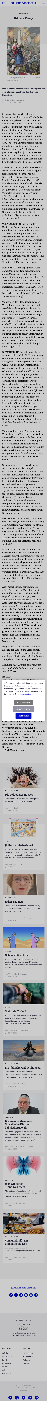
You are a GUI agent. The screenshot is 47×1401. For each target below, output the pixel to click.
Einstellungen (23, 709)
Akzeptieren (23, 716)
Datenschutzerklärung (24, 694)
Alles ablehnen (23, 702)
